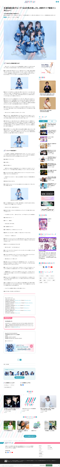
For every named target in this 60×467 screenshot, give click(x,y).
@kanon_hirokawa (27, 310)
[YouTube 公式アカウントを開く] (12, 452)
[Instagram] (49, 267)
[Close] (59, 465)
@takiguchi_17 (26, 307)
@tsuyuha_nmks (18, 300)
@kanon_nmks (17, 310)
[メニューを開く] (58, 2)
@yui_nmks (18, 305)
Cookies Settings (42, 465)
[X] (43, 267)
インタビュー (40, 448)
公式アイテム (40, 456)
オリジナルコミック (50, 448)
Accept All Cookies (49, 465)
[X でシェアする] (21, 385)
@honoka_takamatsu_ (29, 302)
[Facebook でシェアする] (23, 385)
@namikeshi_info (17, 327)
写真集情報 (40, 453)
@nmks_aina (17, 307)
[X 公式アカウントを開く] (6, 452)
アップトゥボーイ (41, 454)
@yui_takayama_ (27, 305)
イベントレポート (41, 451)
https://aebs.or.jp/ (20, 461)
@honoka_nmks (18, 302)
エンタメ (5, 17)
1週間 (52, 121)
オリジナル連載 (50, 447)
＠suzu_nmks (17, 312)
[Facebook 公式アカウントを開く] (8, 452)
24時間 (43, 121)
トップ (4, 440)
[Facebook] (46, 267)
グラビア (40, 450)
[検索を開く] (56, 2)
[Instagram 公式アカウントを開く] (10, 452)
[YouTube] (51, 267)
